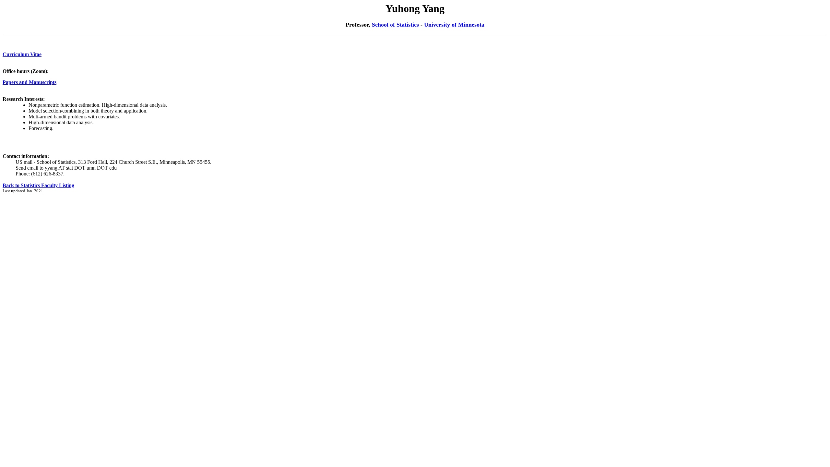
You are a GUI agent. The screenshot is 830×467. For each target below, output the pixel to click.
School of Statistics (395, 24)
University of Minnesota (454, 24)
